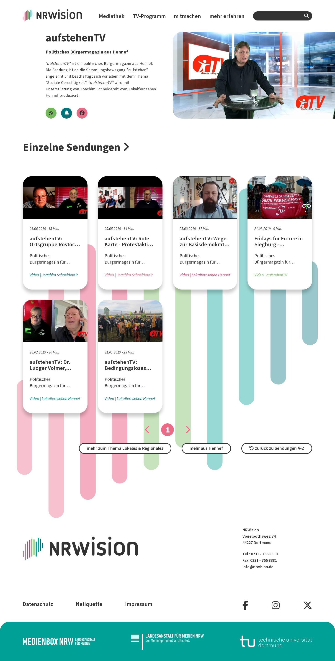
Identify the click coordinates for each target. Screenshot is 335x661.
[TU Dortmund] (276, 641)
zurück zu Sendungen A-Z (279, 448)
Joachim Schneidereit (99, 89)
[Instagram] (276, 606)
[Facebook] (245, 606)
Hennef (145, 63)
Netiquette (89, 604)
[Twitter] (307, 606)
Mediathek (111, 16)
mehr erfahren (227, 16)
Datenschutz (38, 604)
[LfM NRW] (167, 641)
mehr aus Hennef (206, 448)
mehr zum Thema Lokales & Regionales (125, 448)
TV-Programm (149, 16)
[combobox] (282, 15)
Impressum (138, 604)
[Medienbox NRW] (59, 641)
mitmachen (187, 16)
